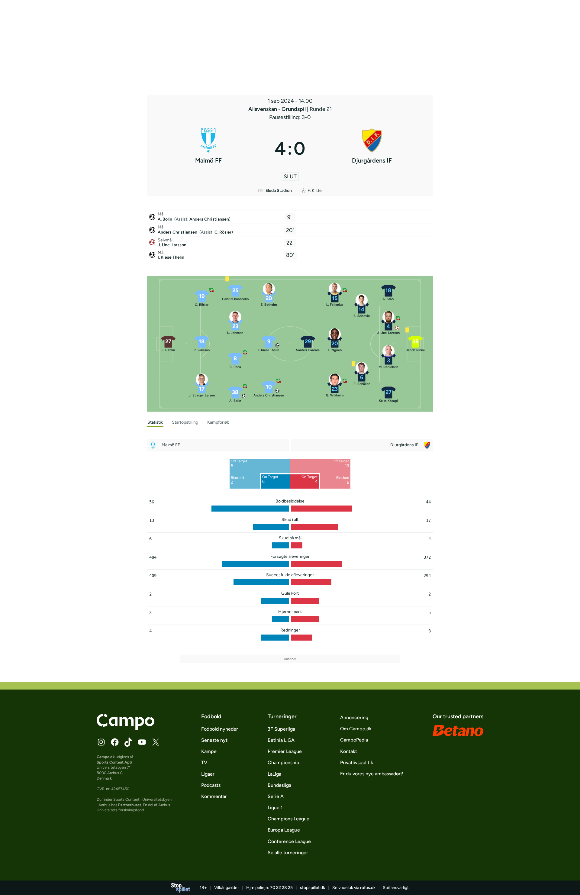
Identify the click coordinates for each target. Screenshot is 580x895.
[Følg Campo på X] (155, 742)
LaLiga (274, 774)
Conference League (289, 841)
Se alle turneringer (288, 852)
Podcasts (211, 785)
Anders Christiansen (209, 219)
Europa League (284, 830)
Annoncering (354, 717)
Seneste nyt (214, 740)
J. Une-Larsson (172, 244)
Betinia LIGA (281, 740)
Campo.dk (106, 756)
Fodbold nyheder (219, 729)
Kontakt (348, 751)
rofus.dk (367, 887)
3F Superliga (281, 729)
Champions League (288, 819)
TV (204, 762)
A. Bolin (165, 219)
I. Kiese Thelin (171, 257)
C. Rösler (222, 232)
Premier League (285, 751)
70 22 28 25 (281, 887)
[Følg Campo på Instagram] (101, 742)
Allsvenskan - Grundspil (277, 109)
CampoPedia (354, 740)
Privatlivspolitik (356, 762)
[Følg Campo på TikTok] (128, 742)
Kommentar (214, 796)
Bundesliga (279, 785)
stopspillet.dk (312, 887)
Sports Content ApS (114, 762)
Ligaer (207, 774)
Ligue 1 (275, 807)
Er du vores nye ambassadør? (371, 774)
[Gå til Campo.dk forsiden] (125, 728)
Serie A (276, 796)
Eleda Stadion (279, 190)
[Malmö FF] (208, 148)
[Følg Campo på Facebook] (114, 742)
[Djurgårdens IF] (372, 148)
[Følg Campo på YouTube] (142, 742)
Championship (283, 762)
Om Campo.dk (356, 729)
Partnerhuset (129, 805)
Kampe (209, 751)
